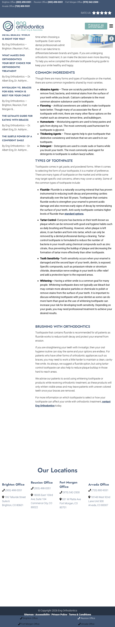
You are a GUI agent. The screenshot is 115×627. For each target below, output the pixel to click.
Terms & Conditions (80, 614)
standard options (74, 213)
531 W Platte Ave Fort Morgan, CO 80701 (70, 503)
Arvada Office (8, 6)
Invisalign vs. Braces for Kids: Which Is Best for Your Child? (16, 91)
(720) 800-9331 (22, 6)
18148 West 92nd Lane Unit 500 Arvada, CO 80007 (99, 501)
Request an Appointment (96, 26)
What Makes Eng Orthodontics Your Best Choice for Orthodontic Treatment (16, 63)
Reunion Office (41, 2)
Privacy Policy (59, 614)
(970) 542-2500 (90, 2)
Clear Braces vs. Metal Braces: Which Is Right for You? (16, 35)
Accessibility (42, 614)
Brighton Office (9, 2)
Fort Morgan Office (74, 2)
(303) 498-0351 (23, 2)
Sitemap (29, 614)
